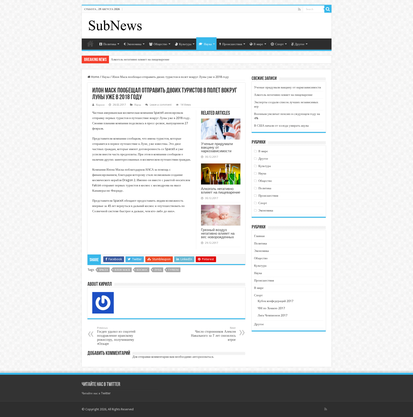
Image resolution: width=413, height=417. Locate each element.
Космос (142, 269)
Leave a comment (161, 104)
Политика (109, 44)
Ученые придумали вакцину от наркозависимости (217, 147)
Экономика (134, 44)
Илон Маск (122, 269)
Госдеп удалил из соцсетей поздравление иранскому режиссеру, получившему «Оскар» (116, 336)
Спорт (279, 44)
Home (94, 77)
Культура (185, 44)
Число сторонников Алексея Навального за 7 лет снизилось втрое (213, 333)
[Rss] (299, 9)
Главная (90, 43)
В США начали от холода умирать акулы (281, 125)
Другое (299, 44)
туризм (173, 269)
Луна (158, 269)
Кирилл (100, 104)
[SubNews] (115, 25)
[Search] (327, 9)
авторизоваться (202, 356)
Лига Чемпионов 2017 (272, 315)
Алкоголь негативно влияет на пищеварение (140, 59)
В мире (258, 44)
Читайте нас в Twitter (101, 384)
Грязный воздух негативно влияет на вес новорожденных (217, 233)
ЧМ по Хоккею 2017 (271, 308)
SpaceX (103, 269)
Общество (160, 44)
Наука (208, 44)
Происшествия (232, 44)
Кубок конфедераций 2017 (275, 301)
